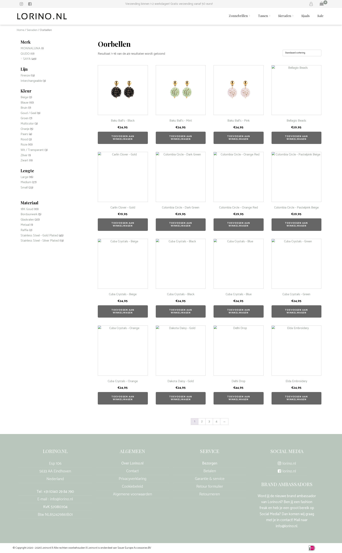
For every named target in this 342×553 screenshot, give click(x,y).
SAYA (27, 59)
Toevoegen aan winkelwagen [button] (122, 137)
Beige (24, 97)
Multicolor (27, 123)
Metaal (25, 224)
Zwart (24, 160)
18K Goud (27, 209)
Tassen (263, 16)
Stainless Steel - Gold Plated (39, 235)
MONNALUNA (30, 48)
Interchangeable (31, 81)
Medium (26, 182)
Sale (320, 16)
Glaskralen (27, 219)
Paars (24, 134)
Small (24, 187)
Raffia (24, 230)
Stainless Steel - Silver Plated (40, 240)
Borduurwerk (29, 214)
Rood (24, 139)
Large (24, 177)
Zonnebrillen (238, 16)
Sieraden (284, 16)
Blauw (24, 102)
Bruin (24, 107)
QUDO (25, 53)
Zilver (24, 155)
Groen (24, 118)
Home (20, 30)
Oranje (25, 129)
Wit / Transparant (32, 150)
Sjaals (305, 16)
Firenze (25, 75)
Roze (24, 144)
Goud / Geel (28, 113)
